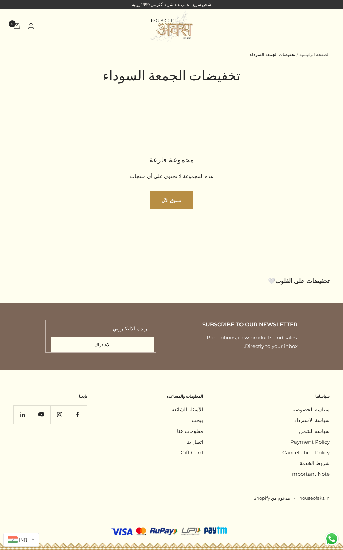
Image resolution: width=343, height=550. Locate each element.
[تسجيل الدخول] (31, 26)
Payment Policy (310, 442)
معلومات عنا (190, 431)
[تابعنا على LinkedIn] (22, 414)
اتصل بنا (194, 442)
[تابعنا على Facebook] (78, 414)
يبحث (197, 420)
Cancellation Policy (306, 452)
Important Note (310, 474)
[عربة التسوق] (16, 26)
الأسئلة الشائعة (187, 409)
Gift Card (192, 452)
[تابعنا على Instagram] (59, 414)
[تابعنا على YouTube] (41, 414)
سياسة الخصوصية (310, 409)
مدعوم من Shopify (272, 498)
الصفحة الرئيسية (314, 54)
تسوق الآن (171, 200)
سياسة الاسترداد (312, 420)
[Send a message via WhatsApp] (332, 539)
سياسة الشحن (314, 431)
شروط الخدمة (315, 463)
